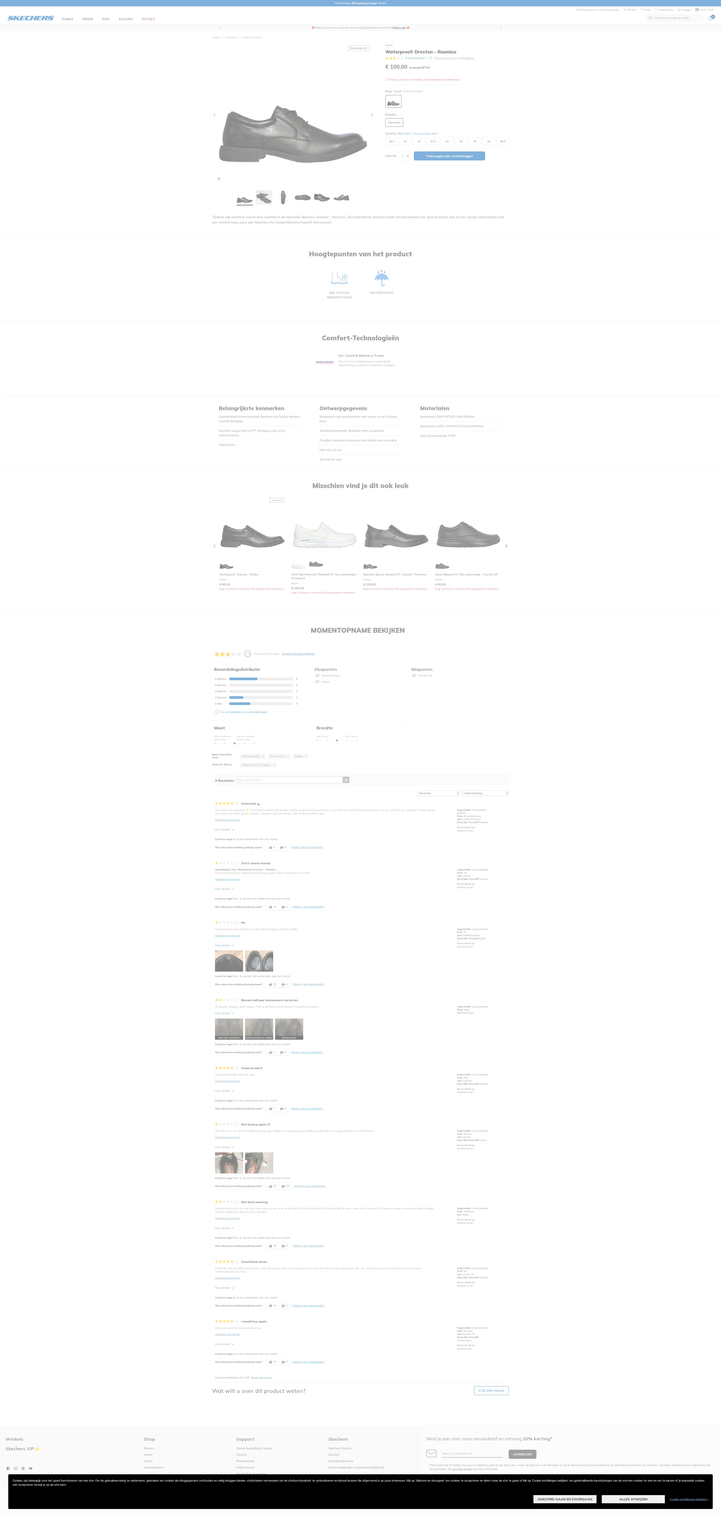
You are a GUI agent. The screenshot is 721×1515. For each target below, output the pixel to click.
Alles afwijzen (633, 1499)
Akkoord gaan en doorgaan (565, 1499)
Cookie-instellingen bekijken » (689, 1499)
